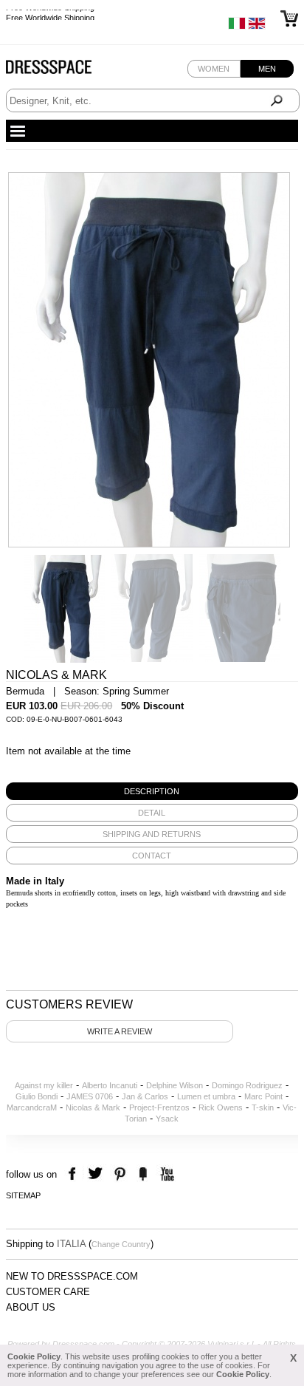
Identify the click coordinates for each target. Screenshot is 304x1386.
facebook (74, 1174)
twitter (97, 1174)
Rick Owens (220, 1107)
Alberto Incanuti (109, 1085)
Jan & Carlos (145, 1096)
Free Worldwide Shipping (50, 14)
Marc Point (263, 1096)
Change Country (121, 1244)
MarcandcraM (32, 1107)
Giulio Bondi (36, 1096)
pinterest (120, 1174)
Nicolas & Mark (93, 1107)
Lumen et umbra (206, 1096)
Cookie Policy (34, 1356)
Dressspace (63, 70)
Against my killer (44, 1085)
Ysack (167, 1118)
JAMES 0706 (89, 1096)
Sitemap (23, 1195)
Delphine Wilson (174, 1085)
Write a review (119, 1031)
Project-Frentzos (159, 1107)
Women (213, 68)
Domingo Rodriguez (247, 1085)
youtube (166, 1174)
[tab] (152, 791)
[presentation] (152, 791)
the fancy (143, 1174)
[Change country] (237, 26)
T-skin (263, 1107)
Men (267, 68)
